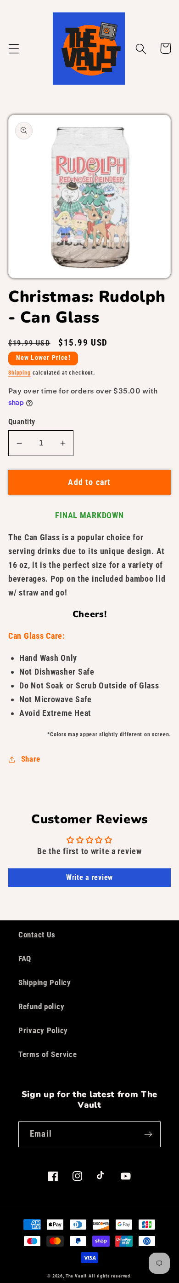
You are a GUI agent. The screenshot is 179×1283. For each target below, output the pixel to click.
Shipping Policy (44, 982)
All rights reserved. (110, 1275)
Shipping (19, 373)
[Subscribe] (148, 1134)
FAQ (24, 958)
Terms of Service (47, 1054)
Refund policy (41, 1006)
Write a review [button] (89, 877)
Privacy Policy (43, 1030)
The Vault (76, 1275)
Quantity (21, 422)
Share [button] (30, 758)
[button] (14, 48)
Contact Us (37, 934)
